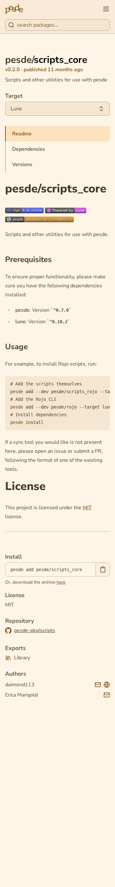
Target (14, 96)
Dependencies (28, 149)
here (61, 582)
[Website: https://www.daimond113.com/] (106, 684)
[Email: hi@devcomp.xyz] (106, 695)
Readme (22, 133)
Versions (22, 164)
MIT (87, 507)
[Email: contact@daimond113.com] (98, 684)
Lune (16, 108)
